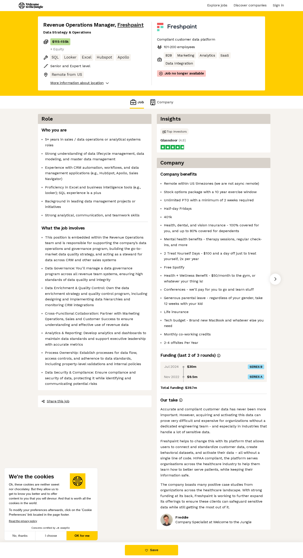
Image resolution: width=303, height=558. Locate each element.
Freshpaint (130, 25)
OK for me (82, 535)
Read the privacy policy (23, 521)
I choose (51, 535)
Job (141, 102)
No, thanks (20, 535)
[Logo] (31, 5)
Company (165, 102)
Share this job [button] (58, 401)
